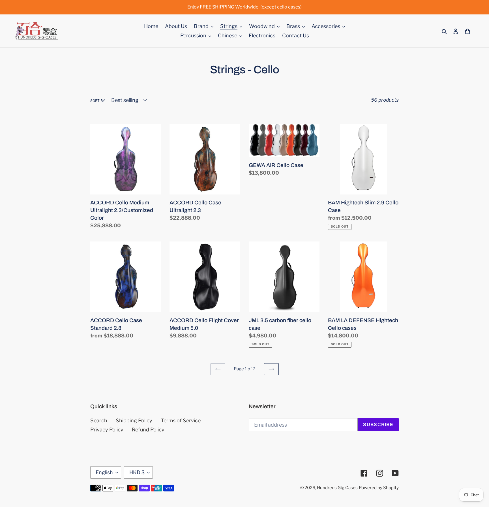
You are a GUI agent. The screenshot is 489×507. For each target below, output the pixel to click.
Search (98, 420)
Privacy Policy (106, 430)
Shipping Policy (134, 420)
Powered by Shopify (379, 487)
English (104, 472)
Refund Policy (148, 430)
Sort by (97, 101)
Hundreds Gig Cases (337, 487)
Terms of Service (181, 420)
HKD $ (137, 472)
